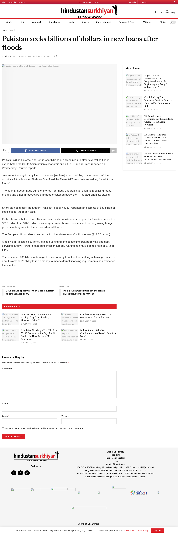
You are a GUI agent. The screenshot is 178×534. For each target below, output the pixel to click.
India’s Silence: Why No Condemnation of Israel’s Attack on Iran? (98, 333)
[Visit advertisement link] (59, 202)
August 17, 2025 (89, 321)
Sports (85, 22)
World (9, 22)
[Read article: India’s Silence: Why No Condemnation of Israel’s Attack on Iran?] (69, 335)
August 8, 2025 (29, 343)
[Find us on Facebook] (13, 472)
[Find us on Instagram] (27, 472)
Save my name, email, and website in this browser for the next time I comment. (44, 428)
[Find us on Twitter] (20, 472)
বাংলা (164, 22)
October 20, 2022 (10, 56)
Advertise (13, 2)
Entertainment (103, 22)
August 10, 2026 (29, 324)
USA (22, 22)
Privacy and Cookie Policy (136, 530)
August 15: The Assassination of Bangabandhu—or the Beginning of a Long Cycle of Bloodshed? (158, 81)
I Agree (157, 530)
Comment (8, 368)
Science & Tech (127, 22)
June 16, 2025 (88, 340)
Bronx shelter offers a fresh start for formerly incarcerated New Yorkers (158, 156)
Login (133, 2)
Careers (21, 2)
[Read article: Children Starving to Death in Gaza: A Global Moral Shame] (69, 319)
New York (36, 22)
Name (6, 403)
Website (65, 416)
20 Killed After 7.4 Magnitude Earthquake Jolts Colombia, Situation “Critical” (36, 317)
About (4, 2)
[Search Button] (174, 2)
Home (4, 30)
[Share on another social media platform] (113, 150)
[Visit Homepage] (89, 11)
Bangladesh (55, 22)
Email (6, 415)
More (148, 22)
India (71, 22)
